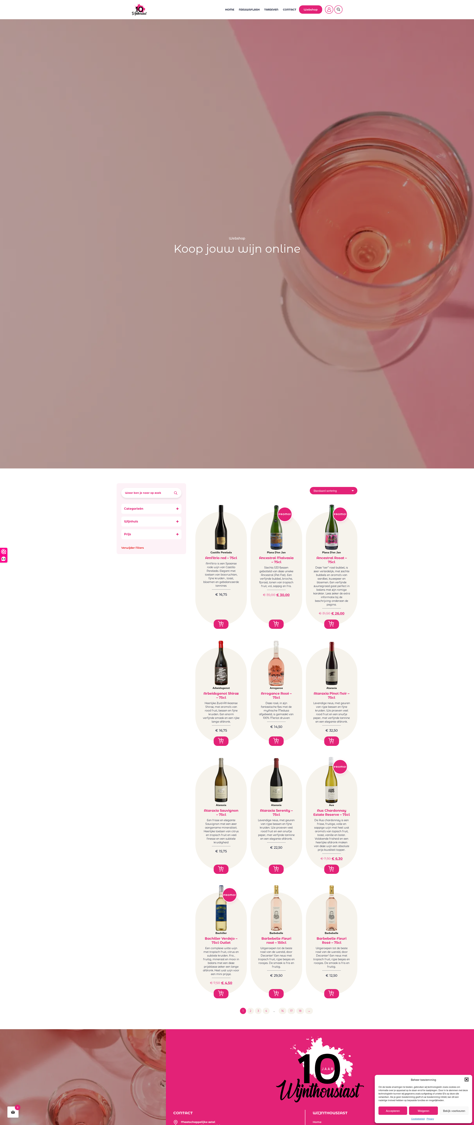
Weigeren (423, 1111)
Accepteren (393, 1111)
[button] (466, 1079)
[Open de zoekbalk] (338, 7)
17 (291, 1011)
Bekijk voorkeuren (454, 1111)
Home (229, 9)
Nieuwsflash (249, 9)
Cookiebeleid (418, 1118)
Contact (289, 9)
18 (300, 1011)
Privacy (430, 1118)
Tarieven (271, 9)
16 (282, 1011)
